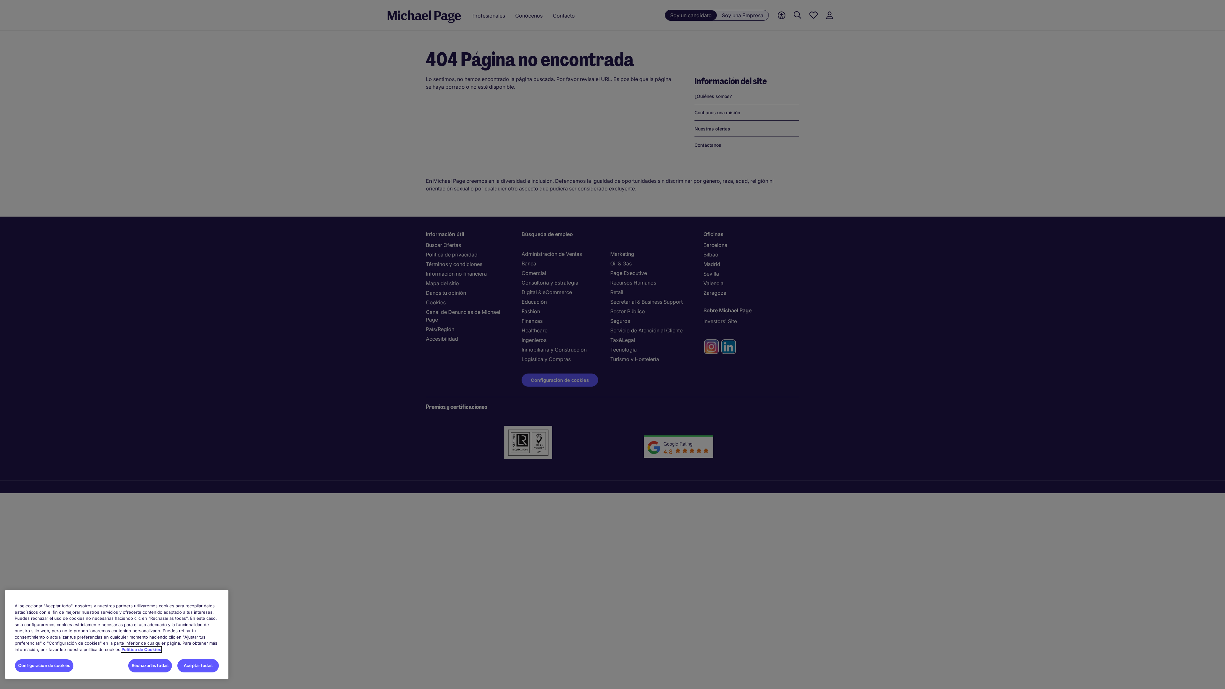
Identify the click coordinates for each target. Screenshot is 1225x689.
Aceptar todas (198, 665)
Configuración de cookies (44, 665)
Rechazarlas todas (150, 665)
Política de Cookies (141, 649)
